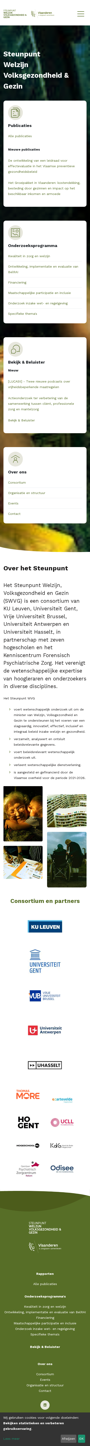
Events (13, 503)
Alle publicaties (20, 136)
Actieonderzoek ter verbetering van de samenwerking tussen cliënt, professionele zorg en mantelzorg (41, 403)
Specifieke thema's (22, 313)
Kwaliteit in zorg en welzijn (29, 256)
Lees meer (11, 1438)
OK (81, 1438)
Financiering (17, 282)
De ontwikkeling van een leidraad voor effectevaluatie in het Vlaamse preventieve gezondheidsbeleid (41, 166)
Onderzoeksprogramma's (45, 1296)
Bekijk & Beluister (21, 420)
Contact (14, 514)
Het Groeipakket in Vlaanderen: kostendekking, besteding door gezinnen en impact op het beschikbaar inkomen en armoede (44, 188)
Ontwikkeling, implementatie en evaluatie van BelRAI (45, 1312)
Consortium (17, 482)
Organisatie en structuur (26, 493)
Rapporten (45, 1274)
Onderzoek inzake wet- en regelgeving (38, 303)
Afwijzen (68, 1438)
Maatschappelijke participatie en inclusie (39, 293)
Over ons (45, 1364)
